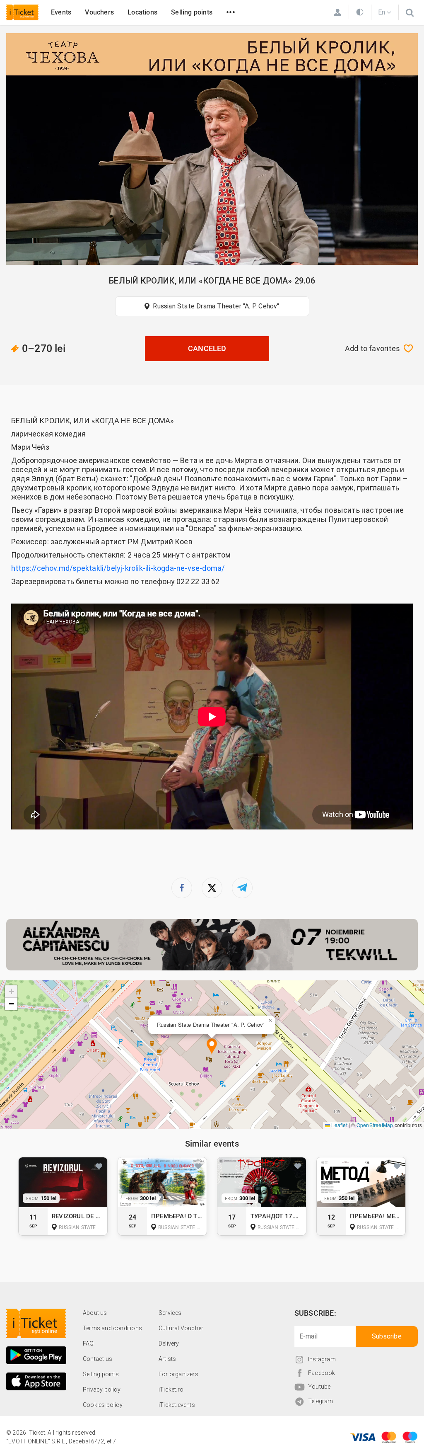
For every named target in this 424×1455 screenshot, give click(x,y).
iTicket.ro (171, 1389)
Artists (167, 1359)
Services (170, 1313)
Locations (142, 12)
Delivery (169, 1343)
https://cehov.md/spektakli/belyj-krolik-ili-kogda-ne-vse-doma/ (118, 568)
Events (61, 12)
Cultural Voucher (181, 1328)
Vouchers (99, 12)
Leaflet (338, 1124)
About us (95, 1313)
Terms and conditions (112, 1328)
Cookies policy (103, 1405)
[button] (212, 1046)
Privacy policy (101, 1389)
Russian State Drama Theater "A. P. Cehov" (216, 306)
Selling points (191, 12)
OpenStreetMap (375, 1124)
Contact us (97, 1359)
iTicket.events (177, 1405)
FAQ (88, 1343)
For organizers (178, 1374)
